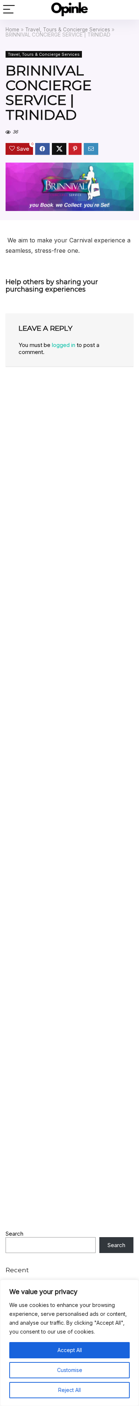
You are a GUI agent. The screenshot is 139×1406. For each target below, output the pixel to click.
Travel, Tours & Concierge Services (67, 30)
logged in (63, 344)
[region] (69, 1343)
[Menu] (9, 10)
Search (14, 1233)
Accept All (69, 1350)
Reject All (69, 1390)
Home (12, 30)
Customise (69, 1370)
